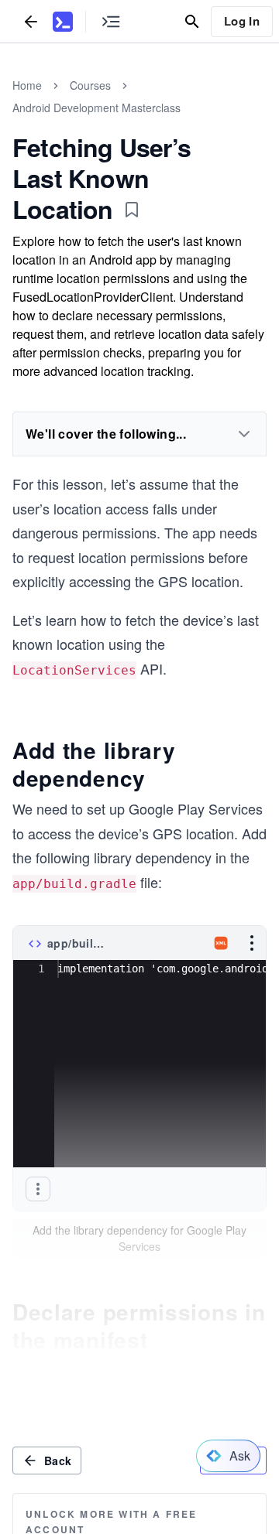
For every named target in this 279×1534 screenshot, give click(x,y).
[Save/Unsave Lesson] (131, 209)
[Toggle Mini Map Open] (110, 21)
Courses (90, 85)
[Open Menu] (252, 943)
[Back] (31, 21)
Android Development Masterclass (96, 107)
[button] (38, 1189)
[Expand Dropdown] (244, 434)
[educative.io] (63, 22)
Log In (242, 20)
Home (27, 85)
